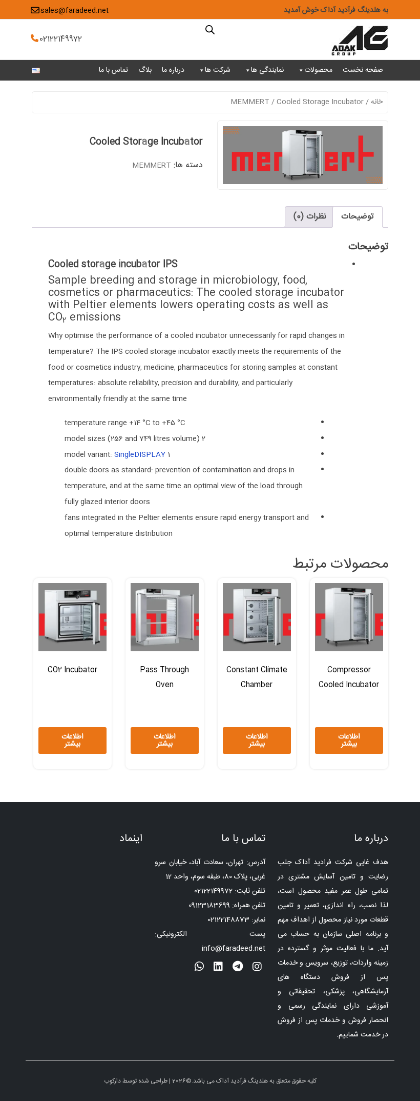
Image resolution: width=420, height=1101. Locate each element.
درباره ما (173, 70)
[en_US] (36, 71)
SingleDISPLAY (139, 455)
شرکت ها (217, 70)
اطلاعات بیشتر (349, 740)
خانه (377, 102)
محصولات (318, 70)
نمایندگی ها (267, 70)
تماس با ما (113, 70)
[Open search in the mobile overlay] (210, 29)
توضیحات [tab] (357, 217)
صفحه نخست (363, 70)
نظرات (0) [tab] (309, 217)
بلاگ (145, 70)
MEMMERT (249, 102)
